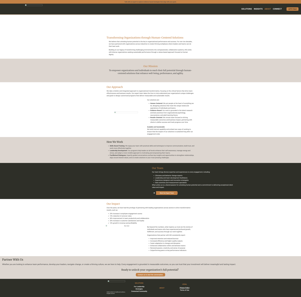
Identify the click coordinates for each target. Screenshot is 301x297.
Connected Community (139, 291)
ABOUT (161, 288)
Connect (277, 9)
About (268, 9)
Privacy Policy (185, 288)
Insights (258, 9)
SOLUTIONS (139, 283)
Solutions (246, 9)
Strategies (139, 289)
